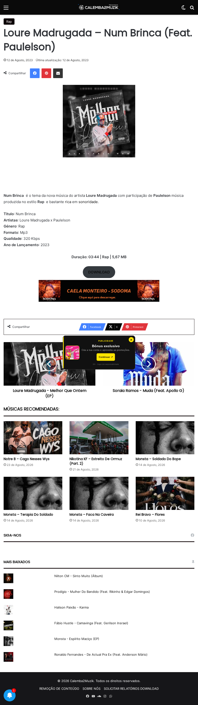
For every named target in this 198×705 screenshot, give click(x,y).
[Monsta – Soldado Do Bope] (165, 437)
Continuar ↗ (106, 357)
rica (68, 201)
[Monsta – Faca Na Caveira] (99, 493)
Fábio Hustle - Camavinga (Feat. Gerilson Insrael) (91, 623)
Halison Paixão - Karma (71, 607)
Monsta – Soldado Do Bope (158, 458)
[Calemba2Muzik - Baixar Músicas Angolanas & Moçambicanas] (99, 7)
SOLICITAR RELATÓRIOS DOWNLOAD (131, 688)
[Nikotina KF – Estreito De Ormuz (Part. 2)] (99, 437)
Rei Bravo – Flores (150, 514)
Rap (9, 21)
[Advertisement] (99, 178)
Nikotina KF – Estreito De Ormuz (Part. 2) (96, 461)
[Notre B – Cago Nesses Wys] (33, 437)
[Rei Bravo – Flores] (165, 493)
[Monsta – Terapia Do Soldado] (33, 493)
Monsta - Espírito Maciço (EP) (76, 639)
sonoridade (88, 201)
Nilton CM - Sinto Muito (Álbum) (78, 576)
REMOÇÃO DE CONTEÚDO (59, 688)
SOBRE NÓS (91, 688)
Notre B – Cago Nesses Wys (27, 458)
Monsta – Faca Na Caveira (92, 514)
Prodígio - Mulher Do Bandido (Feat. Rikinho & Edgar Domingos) (102, 592)
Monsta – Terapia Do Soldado (28, 514)
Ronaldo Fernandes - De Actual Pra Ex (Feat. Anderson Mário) (101, 654)
